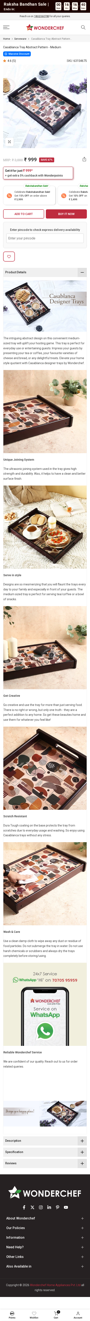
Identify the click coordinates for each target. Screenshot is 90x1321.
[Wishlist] (34, 1313)
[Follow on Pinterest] (57, 1207)
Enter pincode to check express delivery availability (45, 229)
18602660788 (41, 16)
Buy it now (66, 214)
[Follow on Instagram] (41, 1207)
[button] (5, 60)
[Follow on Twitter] (32, 1207)
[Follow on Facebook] (24, 1207)
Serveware (20, 38)
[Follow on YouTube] (66, 1207)
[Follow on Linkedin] (49, 1207)
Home (6, 38)
